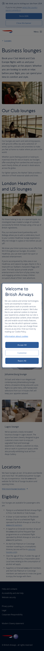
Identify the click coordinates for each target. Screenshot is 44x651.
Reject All (22, 361)
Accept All (22, 345)
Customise (22, 353)
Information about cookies (16, 336)
